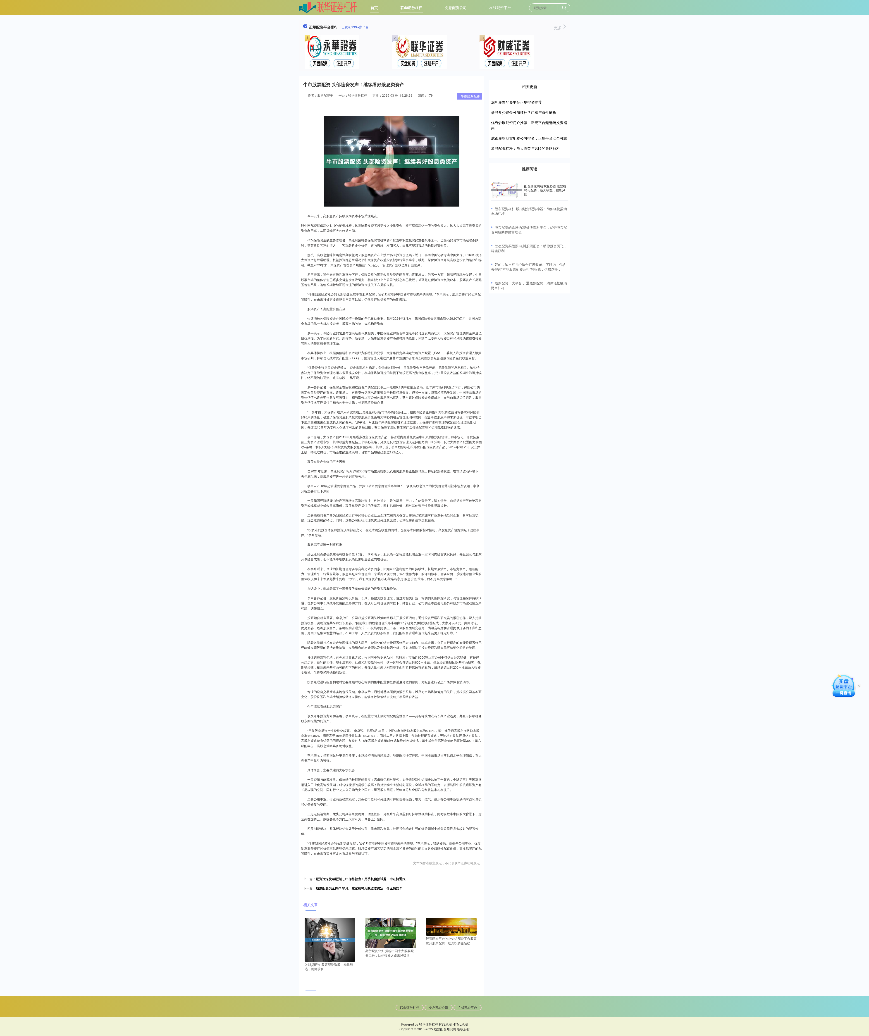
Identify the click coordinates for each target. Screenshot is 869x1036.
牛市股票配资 (470, 96)
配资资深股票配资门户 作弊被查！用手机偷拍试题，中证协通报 (361, 878)
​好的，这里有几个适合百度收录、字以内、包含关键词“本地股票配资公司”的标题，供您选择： (528, 267)
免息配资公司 (456, 7)
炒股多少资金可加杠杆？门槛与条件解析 (523, 112)
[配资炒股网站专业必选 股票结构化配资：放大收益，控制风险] (506, 190)
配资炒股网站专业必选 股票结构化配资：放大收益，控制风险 (545, 190)
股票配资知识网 (445, 1029)
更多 (558, 27)
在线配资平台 (500, 7)
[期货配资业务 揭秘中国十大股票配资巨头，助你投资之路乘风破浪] (390, 932)
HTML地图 (460, 1024)
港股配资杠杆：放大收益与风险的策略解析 (525, 148)
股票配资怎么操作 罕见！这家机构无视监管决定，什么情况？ (359, 888)
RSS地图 (445, 1024)
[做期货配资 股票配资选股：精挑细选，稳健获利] (330, 939)
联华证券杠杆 (411, 7)
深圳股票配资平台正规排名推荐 (516, 102)
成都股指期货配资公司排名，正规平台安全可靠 (529, 138)
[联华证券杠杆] (328, 7)
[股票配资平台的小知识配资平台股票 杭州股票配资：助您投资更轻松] (451, 926)
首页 (374, 7)
